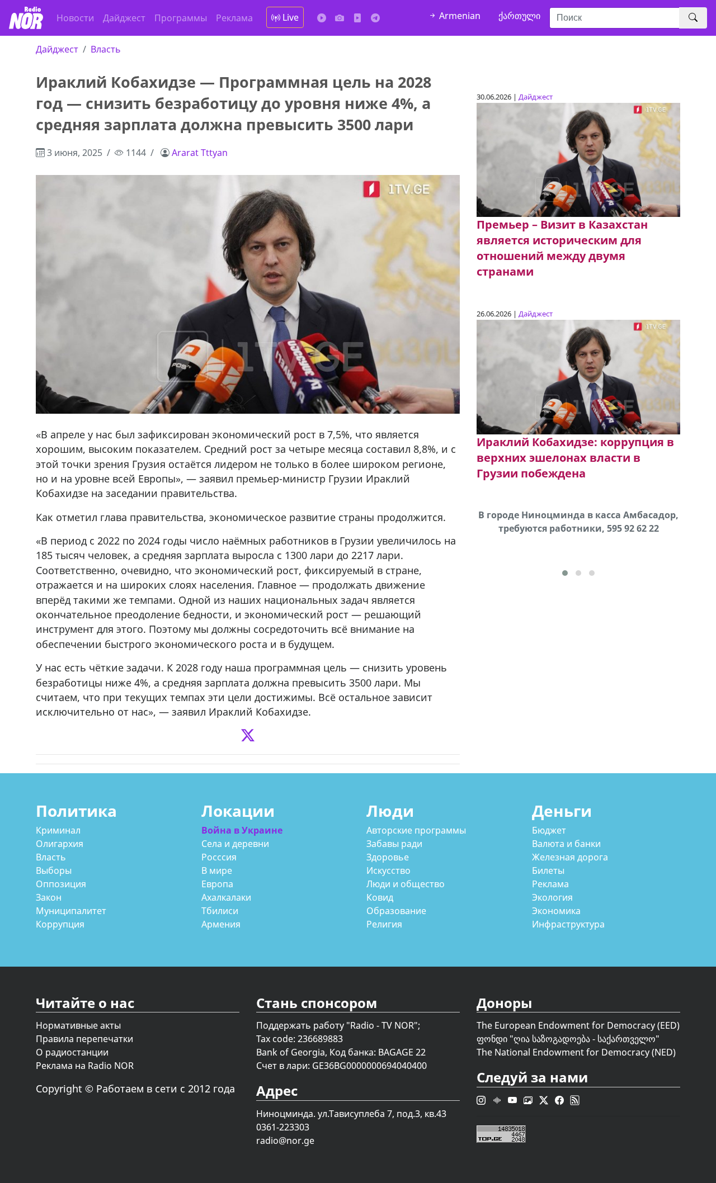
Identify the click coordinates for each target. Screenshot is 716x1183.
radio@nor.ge (285, 1140)
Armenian (459, 16)
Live (289, 17)
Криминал (58, 830)
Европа (217, 884)
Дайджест (124, 18)
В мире (216, 870)
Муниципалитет (71, 911)
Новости (75, 18)
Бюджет (549, 830)
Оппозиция (61, 884)
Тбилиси (219, 911)
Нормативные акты (78, 1025)
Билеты (548, 870)
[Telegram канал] (375, 18)
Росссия (219, 857)
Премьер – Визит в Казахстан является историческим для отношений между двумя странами (562, 248)
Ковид (379, 897)
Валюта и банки (566, 843)
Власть (106, 49)
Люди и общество (405, 884)
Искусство (388, 870)
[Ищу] (693, 18)
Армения (221, 924)
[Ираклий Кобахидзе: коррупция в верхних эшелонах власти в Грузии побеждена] (578, 376)
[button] (565, 573)
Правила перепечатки (84, 1039)
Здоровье (387, 857)
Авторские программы (416, 830)
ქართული (519, 16)
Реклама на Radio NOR (85, 1065)
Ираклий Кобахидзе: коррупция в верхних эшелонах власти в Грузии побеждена (575, 457)
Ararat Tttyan (200, 152)
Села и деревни (235, 843)
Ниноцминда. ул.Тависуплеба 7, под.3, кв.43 (351, 1114)
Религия (384, 924)
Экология (552, 897)
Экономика (556, 911)
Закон (49, 897)
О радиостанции (72, 1052)
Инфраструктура (568, 924)
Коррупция (60, 924)
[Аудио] (322, 18)
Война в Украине (241, 830)
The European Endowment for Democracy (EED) (578, 1025)
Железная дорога (570, 857)
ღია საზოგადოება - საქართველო (585, 1039)
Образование (396, 911)
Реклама (234, 18)
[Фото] (339, 18)
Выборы (54, 870)
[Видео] (357, 18)
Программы (180, 18)
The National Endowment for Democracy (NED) (576, 1052)
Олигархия (59, 843)
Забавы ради (394, 843)
